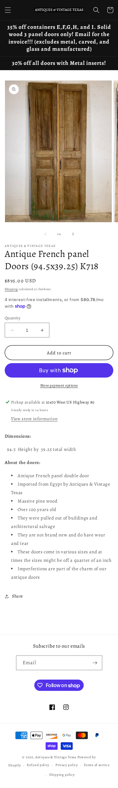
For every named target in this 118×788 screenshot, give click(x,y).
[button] (8, 10)
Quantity (12, 318)
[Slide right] (73, 234)
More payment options (59, 385)
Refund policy (38, 765)
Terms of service (97, 765)
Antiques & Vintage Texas (55, 757)
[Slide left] (45, 234)
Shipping (11, 289)
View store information (34, 419)
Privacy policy (66, 765)
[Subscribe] (95, 662)
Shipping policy (62, 774)
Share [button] (17, 596)
